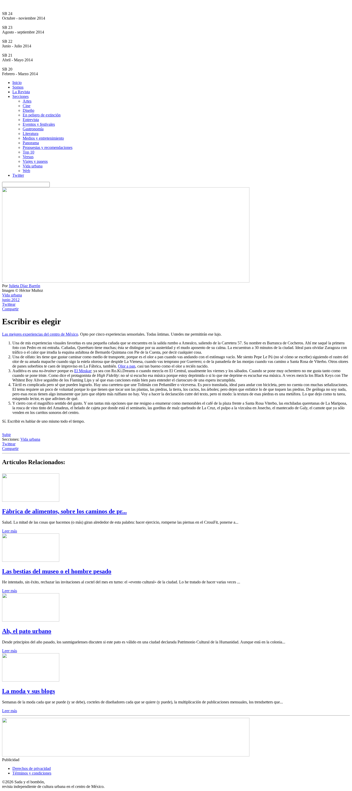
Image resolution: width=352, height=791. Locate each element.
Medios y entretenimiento (43, 138)
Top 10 (28, 152)
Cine (26, 106)
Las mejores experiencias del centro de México (40, 334)
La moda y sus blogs (28, 691)
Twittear (8, 304)
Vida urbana (33, 166)
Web (26, 170)
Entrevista (31, 119)
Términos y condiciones (31, 773)
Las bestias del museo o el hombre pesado (56, 571)
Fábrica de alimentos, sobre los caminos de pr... (64, 511)
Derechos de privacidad (31, 768)
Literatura (30, 133)
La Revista (21, 92)
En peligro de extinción (42, 115)
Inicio (17, 82)
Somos (17, 87)
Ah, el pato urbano (26, 631)
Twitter (18, 175)
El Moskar (82, 371)
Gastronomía (33, 129)
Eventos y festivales (39, 124)
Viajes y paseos (35, 161)
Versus (28, 157)
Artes (27, 101)
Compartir (10, 309)
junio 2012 (11, 299)
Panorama (31, 143)
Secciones (20, 96)
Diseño (28, 110)
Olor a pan (126, 366)
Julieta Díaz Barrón (24, 286)
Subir (6, 434)
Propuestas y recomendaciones (47, 147)
